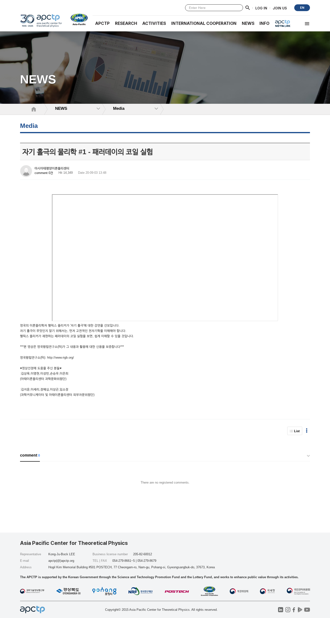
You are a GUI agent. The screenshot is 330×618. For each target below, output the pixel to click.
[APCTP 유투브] (307, 609)
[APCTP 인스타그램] (288, 609)
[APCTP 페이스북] (294, 609)
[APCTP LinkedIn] (281, 609)
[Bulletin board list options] (306, 431)
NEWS (248, 23)
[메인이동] (41, 22)
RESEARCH (126, 23)
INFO (264, 23)
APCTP (102, 23)
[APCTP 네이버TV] (300, 609)
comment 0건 (44, 173)
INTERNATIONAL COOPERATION (204, 23)
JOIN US (280, 8)
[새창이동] (77, 19)
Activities (154, 23)
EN (302, 7)
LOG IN (261, 8)
